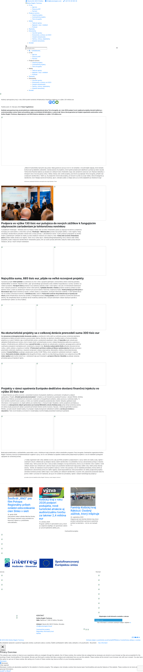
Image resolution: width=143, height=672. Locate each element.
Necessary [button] (3, 661)
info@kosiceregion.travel (44, 626)
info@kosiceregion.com (54, 1)
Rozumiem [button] (93, 643)
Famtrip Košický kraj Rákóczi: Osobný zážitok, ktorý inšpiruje (85, 510)
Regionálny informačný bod (45, 631)
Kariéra (38, 633)
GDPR (113, 640)
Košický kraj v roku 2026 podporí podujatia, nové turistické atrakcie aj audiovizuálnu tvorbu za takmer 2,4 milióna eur (52, 509)
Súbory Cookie (120, 640)
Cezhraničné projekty (43, 629)
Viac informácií (102, 643)
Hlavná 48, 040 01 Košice (35, 1)
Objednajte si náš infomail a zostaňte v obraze (114, 616)
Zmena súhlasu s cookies (132, 640)
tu (130, 622)
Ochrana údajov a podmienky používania (99, 640)
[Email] (57, 102)
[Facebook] (50, 102)
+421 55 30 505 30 (71, 1)
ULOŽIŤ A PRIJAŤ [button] (5, 671)
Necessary (4, 663)
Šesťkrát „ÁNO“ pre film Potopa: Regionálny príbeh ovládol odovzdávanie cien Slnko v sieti (21, 505)
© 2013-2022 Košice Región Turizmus (12, 640)
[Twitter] (53, 102)
